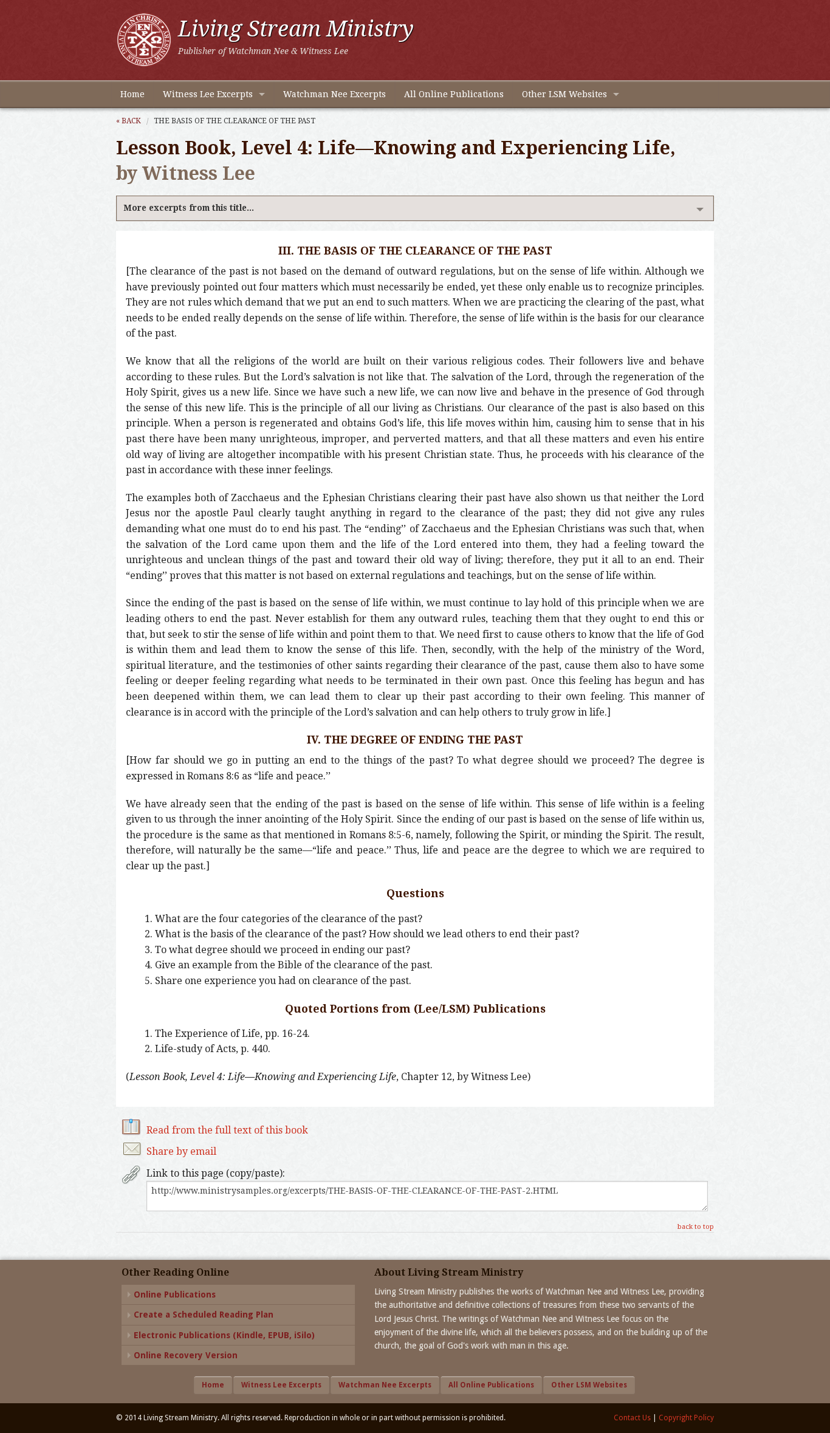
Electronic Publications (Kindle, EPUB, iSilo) (224, 1335)
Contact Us (632, 1418)
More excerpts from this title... (188, 208)
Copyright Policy (686, 1418)
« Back (128, 121)
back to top (695, 1227)
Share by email (181, 1151)
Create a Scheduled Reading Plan (203, 1314)
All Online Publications (454, 94)
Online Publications (175, 1294)
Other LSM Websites (564, 94)
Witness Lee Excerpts (208, 94)
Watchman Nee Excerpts (334, 94)
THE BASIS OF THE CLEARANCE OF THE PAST (234, 121)
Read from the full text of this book (227, 1130)
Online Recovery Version (186, 1355)
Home (132, 94)
